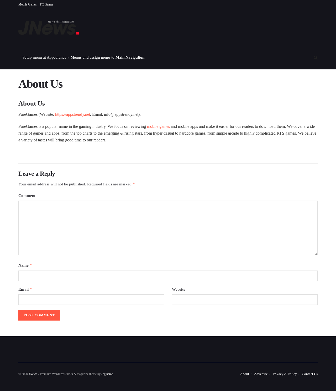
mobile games (158, 126)
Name (25, 265)
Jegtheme (107, 374)
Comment (26, 196)
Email (25, 289)
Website (178, 289)
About (244, 374)
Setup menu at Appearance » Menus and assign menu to (83, 57)
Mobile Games (27, 4)
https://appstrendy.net (72, 114)
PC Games (46, 4)
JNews (33, 374)
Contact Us (310, 374)
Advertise (261, 374)
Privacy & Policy (285, 374)
